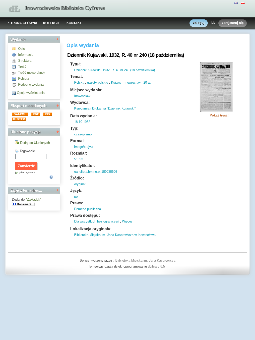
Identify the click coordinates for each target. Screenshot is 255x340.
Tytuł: (75, 64)
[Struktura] (15, 60)
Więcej (127, 221)
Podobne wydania (31, 84)
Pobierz (23, 78)
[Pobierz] (15, 78)
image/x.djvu (83, 147)
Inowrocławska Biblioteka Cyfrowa (65, 8)
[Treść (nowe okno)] (15, 72)
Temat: (76, 76)
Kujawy (116, 82)
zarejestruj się (233, 23)
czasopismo (83, 134)
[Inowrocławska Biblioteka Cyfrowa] (14, 9)
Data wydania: (83, 116)
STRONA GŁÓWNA (22, 23)
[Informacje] (15, 55)
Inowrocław (132, 82)
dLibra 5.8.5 (157, 266)
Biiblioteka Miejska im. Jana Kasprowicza (145, 260)
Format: (77, 141)
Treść (22, 66)
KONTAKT (74, 23)
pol (76, 196)
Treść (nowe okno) (31, 72)
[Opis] (15, 49)
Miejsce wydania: (86, 90)
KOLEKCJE (52, 23)
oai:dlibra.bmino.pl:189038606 (95, 171)
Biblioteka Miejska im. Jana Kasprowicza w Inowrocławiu (115, 235)
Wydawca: (80, 102)
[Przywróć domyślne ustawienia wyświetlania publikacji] (14, 93)
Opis (21, 49)
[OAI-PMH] (20, 115)
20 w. (147, 82)
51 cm (78, 159)
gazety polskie (97, 82)
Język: (76, 190)
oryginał (79, 184)
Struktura (24, 60)
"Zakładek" (33, 199)
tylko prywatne (27, 172)
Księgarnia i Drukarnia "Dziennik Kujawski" (105, 108)
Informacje (25, 55)
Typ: (74, 128)
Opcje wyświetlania (31, 93)
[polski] (243, 2)
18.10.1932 (82, 122)
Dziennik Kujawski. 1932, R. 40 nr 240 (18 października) (114, 70)
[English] (236, 2)
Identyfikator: (82, 166)
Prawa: (76, 203)
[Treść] (15, 66)
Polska (79, 82)
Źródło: (77, 178)
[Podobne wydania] (15, 84)
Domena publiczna (87, 209)
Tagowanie (27, 151)
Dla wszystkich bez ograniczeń (96, 221)
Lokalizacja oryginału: (91, 229)
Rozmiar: (78, 153)
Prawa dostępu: (85, 215)
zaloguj (198, 23)
